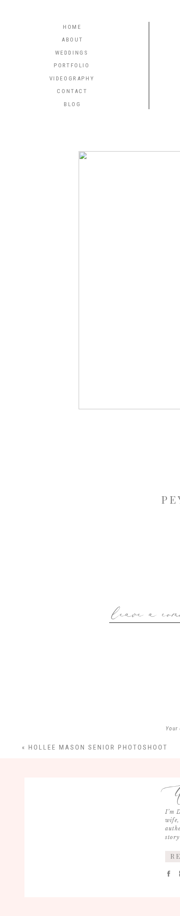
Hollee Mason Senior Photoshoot (98, 747)
